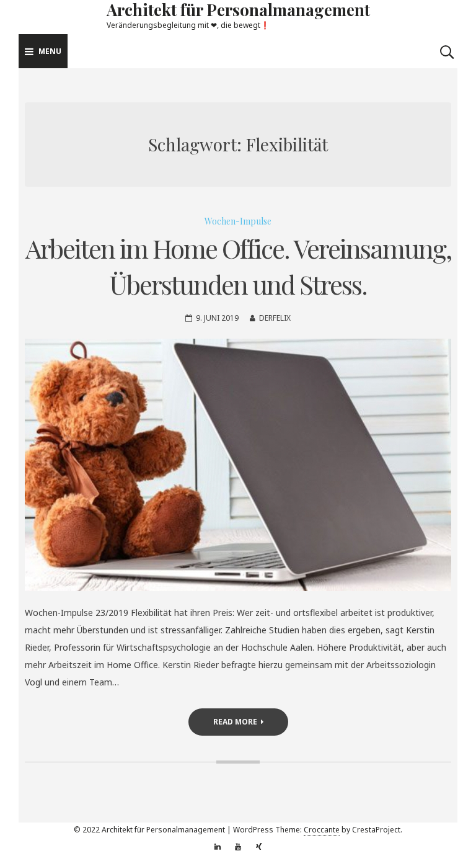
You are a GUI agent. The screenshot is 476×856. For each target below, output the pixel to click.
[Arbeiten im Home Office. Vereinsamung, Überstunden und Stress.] (238, 465)
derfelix (275, 318)
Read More (235, 721)
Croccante (322, 829)
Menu (49, 51)
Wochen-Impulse (238, 221)
